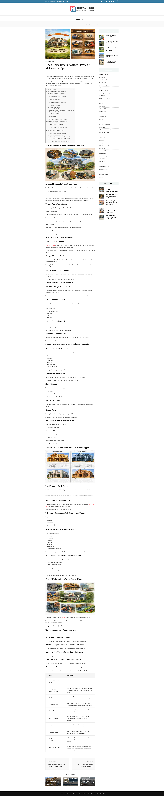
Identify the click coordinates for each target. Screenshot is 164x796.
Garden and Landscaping (105, 124)
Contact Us (67, 1)
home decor (88, 16)
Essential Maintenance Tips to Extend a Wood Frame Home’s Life (62, 110)
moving (78, 19)
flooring (101, 114)
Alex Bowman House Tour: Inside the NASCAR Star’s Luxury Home (112, 49)
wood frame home (58, 188)
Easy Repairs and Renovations (56, 101)
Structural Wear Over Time (55, 108)
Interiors (102, 135)
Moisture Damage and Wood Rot (56, 104)
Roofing (102, 158)
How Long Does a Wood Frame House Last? (56, 91)
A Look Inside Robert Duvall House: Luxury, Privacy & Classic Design (112, 189)
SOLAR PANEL (103, 166)
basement (102, 82)
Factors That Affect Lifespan (55, 94)
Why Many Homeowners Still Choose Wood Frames (60, 126)
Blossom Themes (87, 793)
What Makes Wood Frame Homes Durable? (58, 96)
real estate (80, 16)
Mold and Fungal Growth (55, 107)
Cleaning (102, 95)
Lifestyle (114, 16)
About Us (47, 1)
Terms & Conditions (60, 1)
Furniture (102, 116)
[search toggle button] (117, 1)
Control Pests (52, 118)
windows (102, 177)
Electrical (102, 108)
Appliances (102, 77)
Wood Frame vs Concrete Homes (56, 124)
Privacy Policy (53, 1)
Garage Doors (103, 119)
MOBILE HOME (104, 145)
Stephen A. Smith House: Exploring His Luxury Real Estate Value (112, 196)
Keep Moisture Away (54, 114)
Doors (101, 106)
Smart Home (96, 16)
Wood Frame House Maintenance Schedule (59, 119)
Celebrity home (105, 16)
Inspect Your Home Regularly (56, 111)
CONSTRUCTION (50, 61)
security (101, 161)
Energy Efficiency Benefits (55, 99)
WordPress (97, 793)
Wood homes (80, 490)
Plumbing (102, 153)
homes (53, 245)
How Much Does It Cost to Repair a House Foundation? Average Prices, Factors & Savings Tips (70, 781)
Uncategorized (103, 174)
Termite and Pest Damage (55, 105)
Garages (102, 121)
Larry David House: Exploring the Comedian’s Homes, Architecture (111, 61)
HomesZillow (67, 793)
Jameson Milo (49, 72)
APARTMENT (103, 74)
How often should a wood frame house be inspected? (60, 138)
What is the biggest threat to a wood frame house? (60, 136)
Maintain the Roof (53, 116)
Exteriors (102, 111)
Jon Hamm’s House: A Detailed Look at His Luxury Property (111, 210)
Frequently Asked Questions (56, 132)
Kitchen (71, 16)
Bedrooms (102, 87)
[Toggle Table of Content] (72, 90)
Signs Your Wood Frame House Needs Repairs (59, 127)
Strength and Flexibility (54, 97)
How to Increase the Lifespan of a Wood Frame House (60, 128)
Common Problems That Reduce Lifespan (58, 102)
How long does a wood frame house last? (58, 133)
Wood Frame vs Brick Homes (55, 122)
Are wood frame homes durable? (56, 135)
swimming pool (103, 169)
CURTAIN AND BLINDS (105, 100)
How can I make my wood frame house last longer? (60, 141)
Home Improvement (61, 16)
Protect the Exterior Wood (55, 113)
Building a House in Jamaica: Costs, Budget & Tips (87, 783)
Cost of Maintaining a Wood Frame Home (55, 130)
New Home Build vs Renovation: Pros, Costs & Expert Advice (53, 783)
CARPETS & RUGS (104, 90)
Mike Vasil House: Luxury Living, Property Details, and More (112, 217)
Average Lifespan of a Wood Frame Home (58, 93)
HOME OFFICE (103, 132)
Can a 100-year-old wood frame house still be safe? (60, 139)
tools (101, 171)
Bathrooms (102, 85)
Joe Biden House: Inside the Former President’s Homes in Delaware (112, 55)
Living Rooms (103, 142)
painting (64, 617)
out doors (102, 150)
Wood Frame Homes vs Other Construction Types (57, 121)
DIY (101, 103)
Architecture (49, 16)
